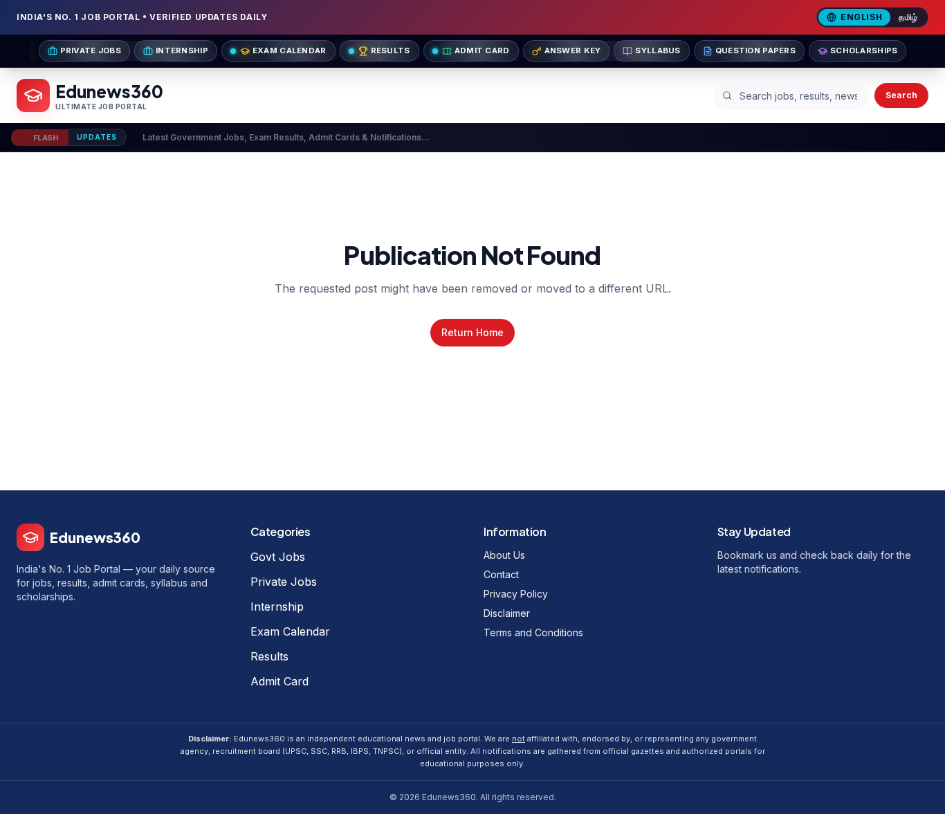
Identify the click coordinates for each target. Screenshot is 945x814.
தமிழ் (908, 17)
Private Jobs (283, 582)
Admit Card (279, 681)
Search (901, 95)
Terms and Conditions (533, 632)
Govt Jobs (277, 557)
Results (269, 656)
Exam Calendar (290, 631)
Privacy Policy (516, 594)
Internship (277, 606)
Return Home (472, 332)
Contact (501, 574)
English (861, 17)
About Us (504, 555)
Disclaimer (507, 613)
